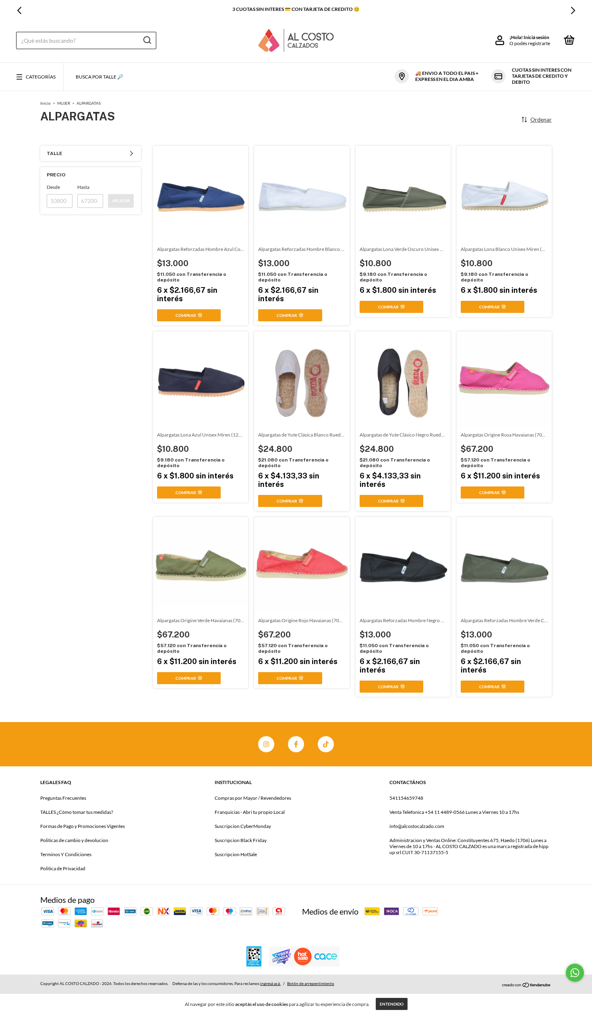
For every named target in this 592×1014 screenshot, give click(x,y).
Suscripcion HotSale (236, 854)
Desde (53, 187)
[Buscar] (146, 40)
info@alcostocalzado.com (416, 826)
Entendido (392, 1004)
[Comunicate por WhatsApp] (575, 973)
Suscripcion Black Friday (241, 840)
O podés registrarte (529, 43)
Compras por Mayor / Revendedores (253, 798)
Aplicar (121, 201)
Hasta (83, 187)
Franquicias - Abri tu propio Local (250, 812)
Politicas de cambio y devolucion (74, 840)
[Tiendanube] (526, 984)
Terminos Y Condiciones (65, 854)
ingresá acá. (270, 983)
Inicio (45, 103)
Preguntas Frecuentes (63, 798)
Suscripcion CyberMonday (243, 826)
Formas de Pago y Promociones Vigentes (82, 826)
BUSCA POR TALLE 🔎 (99, 77)
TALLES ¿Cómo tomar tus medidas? (76, 812)
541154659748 (406, 798)
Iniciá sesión (536, 37)
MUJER (63, 103)
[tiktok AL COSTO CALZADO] (326, 744)
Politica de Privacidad (62, 868)
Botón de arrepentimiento (310, 983)
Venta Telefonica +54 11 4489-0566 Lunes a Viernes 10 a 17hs (454, 812)
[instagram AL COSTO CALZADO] (266, 744)
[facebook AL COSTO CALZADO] (296, 744)
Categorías (41, 77)
